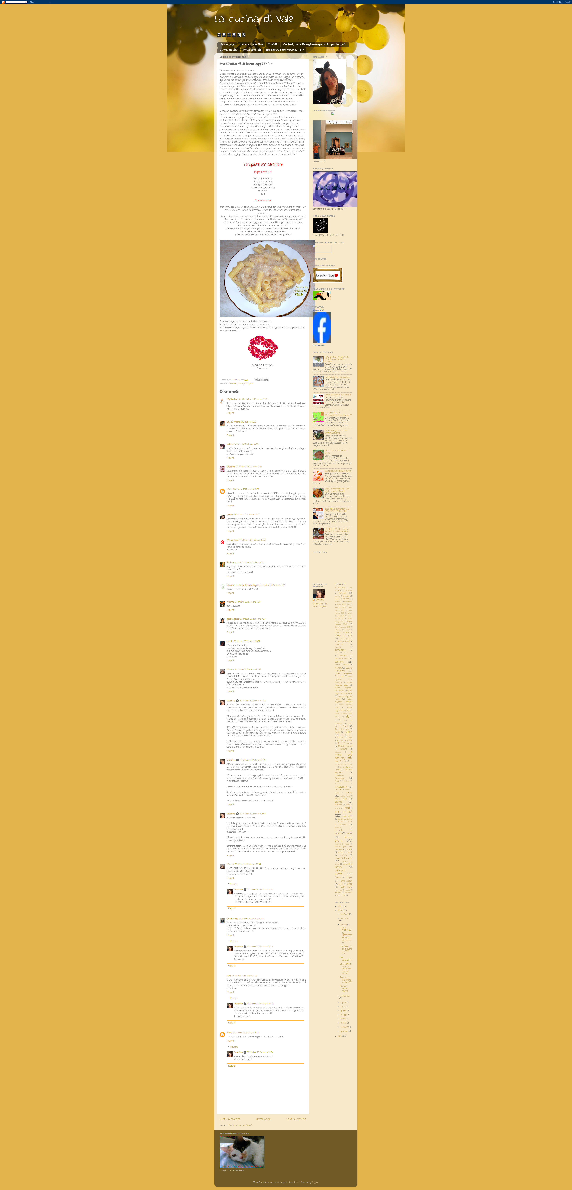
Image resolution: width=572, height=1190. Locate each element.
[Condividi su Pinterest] (267, 379)
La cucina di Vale (254, 19)
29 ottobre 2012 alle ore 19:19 (252, 700)
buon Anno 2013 (340, 607)
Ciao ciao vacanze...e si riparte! (338, 395)
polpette (338, 833)
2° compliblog (347, 590)
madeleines (339, 775)
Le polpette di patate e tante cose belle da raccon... (345, 969)
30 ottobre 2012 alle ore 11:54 (251, 918)
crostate (338, 668)
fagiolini (348, 732)
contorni (339, 662)
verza (340, 890)
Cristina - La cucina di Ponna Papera (243, 585)
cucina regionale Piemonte (343, 692)
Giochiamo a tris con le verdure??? (346, 980)
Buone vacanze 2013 (342, 627)
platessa (338, 828)
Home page (227, 44)
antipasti (343, 593)
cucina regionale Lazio (343, 684)
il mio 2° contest (345, 746)
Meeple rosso (232, 540)
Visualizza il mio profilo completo (320, 605)
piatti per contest (343, 810)
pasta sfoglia (341, 798)
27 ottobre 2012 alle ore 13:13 (252, 562)
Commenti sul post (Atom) (240, 1125)
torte (349, 884)
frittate (340, 737)
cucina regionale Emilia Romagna (343, 679)
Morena (230, 669)
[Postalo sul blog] (258, 379)
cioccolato (343, 655)
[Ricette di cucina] (322, 299)
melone (346, 781)
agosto (344, 1002)
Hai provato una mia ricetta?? (285, 50)
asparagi (346, 596)
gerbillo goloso (233, 619)
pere (348, 805)
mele (337, 781)
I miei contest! (252, 50)
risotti (349, 849)
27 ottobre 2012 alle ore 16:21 (272, 585)
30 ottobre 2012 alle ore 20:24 (260, 889)
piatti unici (347, 816)
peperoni (338, 804)
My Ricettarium (234, 399)
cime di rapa (347, 653)
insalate (343, 749)
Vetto (229, 444)
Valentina (231, 467)
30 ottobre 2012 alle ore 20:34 (260, 1052)
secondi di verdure (343, 866)
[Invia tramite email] (256, 379)
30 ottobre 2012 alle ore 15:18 (245, 1033)
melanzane (340, 778)
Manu (229, 489)
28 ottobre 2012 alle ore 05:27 (247, 641)
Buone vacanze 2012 (343, 623)
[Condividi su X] (261, 379)
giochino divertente (344, 740)
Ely (228, 422)
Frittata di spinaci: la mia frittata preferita (336, 432)
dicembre (345, 914)
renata (230, 641)
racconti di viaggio (342, 844)
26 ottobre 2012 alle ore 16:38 (245, 444)
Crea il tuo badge (319, 345)
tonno (340, 884)
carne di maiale (342, 632)
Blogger (315, 1182)
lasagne (338, 752)
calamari (338, 630)
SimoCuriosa (232, 918)
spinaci (338, 877)
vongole (347, 890)
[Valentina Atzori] (322, 342)
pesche (337, 808)
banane (337, 599)
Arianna (230, 602)
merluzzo (338, 784)
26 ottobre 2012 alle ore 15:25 (255, 399)
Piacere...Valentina (251, 44)
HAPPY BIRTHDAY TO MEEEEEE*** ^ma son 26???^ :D (346, 935)
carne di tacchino (345, 639)
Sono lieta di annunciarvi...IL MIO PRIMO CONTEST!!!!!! (337, 510)
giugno (344, 1010)
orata (337, 793)
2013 (340, 906)
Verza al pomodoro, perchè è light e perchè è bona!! (337, 490)
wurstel (338, 893)
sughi (349, 878)
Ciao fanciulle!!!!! (346, 959)
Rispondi (230, 413)
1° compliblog (340, 588)
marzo (344, 1023)
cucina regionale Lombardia (343, 689)
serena (230, 514)
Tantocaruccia (233, 562)
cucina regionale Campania (343, 675)
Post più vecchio (296, 1119)
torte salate (346, 887)
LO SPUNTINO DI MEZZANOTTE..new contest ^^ (338, 414)
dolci (349, 716)
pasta (240, 383)
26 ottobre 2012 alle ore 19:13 (247, 514)
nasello (347, 790)
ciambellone (340, 650)
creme (346, 664)
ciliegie (337, 653)
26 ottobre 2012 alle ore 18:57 (246, 489)
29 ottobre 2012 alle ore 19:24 (253, 760)
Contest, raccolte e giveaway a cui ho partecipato (314, 44)
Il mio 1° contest (345, 743)
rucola (340, 852)
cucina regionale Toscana (343, 709)
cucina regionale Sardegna (343, 700)
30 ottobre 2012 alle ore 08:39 (248, 864)
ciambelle (338, 647)
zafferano (348, 893)
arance (337, 596)
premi (349, 833)
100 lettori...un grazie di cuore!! (338, 471)
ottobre (344, 924)
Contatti (273, 44)
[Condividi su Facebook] (264, 379)
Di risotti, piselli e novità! (344, 989)
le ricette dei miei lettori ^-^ (343, 764)
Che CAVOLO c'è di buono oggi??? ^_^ (346, 950)
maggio (344, 1015)
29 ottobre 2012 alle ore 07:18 (248, 669)
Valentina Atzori (318, 310)
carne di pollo (343, 636)
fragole (349, 735)
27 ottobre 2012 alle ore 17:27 (248, 602)
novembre (345, 918)
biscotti (346, 599)
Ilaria (229, 976)
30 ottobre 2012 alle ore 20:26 (260, 947)
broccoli (338, 602)
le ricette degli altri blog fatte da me (343, 756)
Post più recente (230, 1119)
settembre (345, 996)
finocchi (341, 735)
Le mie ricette (229, 50)
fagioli (337, 732)
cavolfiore (233, 383)
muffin (338, 789)
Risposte (234, 884)
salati (350, 852)
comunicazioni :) (342, 658)
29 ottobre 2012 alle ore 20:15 (253, 814)
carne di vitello (343, 641)
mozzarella (341, 787)
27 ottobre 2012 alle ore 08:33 (252, 540)
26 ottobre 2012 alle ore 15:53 (244, 422)
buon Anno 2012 (343, 604)
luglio (343, 1006)
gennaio (344, 1031)
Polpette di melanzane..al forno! (336, 452)
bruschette (348, 602)
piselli (340, 822)
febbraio (344, 1027)
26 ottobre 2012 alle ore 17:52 (249, 467)
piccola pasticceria (345, 819)
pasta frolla (345, 796)
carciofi (347, 630)
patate (338, 802)
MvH (298, 1182)
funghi (350, 738)
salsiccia (343, 855)
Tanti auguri (346, 881)
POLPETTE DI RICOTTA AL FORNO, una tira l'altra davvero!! (336, 359)
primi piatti (248, 383)
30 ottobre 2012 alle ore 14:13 (244, 976)
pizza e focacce (343, 823)
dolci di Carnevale (342, 729)
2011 (340, 1036)
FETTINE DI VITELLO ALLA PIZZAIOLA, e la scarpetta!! (337, 530)
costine (337, 665)
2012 (340, 910)
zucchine (341, 895)
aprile (343, 1019)
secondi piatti (340, 872)
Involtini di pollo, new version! (337, 377)
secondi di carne (343, 858)
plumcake (339, 830)
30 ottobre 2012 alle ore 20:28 (260, 1004)
